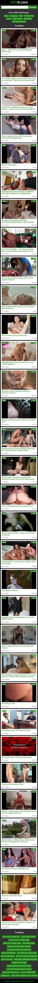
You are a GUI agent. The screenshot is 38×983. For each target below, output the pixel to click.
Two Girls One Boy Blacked (26, 956)
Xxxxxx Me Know (7, 956)
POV (21, 16)
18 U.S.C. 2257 (28, 981)
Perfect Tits (28, 16)
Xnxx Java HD (6, 959)
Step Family (17, 19)
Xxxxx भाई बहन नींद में (28, 972)
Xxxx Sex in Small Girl (11, 937)
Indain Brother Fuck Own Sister (19, 966)
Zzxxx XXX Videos (28, 937)
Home (6, 981)
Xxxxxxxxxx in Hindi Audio (19, 940)
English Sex (5, 976)
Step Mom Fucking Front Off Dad (24, 976)
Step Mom (28, 19)
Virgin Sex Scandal (19, 963)
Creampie (14, 16)
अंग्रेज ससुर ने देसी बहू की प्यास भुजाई (25, 959)
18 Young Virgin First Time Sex (19, 950)
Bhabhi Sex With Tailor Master (19, 946)
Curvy (8, 19)
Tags (12, 981)
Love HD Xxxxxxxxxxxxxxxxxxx (19, 969)
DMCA (18, 981)
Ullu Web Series (28, 943)
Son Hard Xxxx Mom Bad (26, 953)
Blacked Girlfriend (8, 953)
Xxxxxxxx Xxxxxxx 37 (11, 972)
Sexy (6, 16)
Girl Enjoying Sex (19, 22)
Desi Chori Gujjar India (12, 943)
